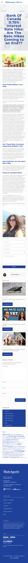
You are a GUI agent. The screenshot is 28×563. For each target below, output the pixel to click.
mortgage (19, 451)
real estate (15, 455)
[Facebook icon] (10, 558)
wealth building (22, 457)
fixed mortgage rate (18, 446)
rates (11, 455)
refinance (20, 455)
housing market (12, 449)
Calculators (5, 505)
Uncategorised (8, 425)
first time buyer (11, 445)
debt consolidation (10, 440)
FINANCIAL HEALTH (9, 444)
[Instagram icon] (16, 558)
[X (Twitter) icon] (11, 558)
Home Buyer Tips (9, 418)
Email (3, 387)
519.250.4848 (6, 480)
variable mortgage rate (10, 457)
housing (7, 449)
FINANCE (4, 444)
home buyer (12, 448)
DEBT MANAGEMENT (15, 441)
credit (14, 438)
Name (4, 382)
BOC (21, 434)
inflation (16, 449)
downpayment (8, 443)
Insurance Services (7, 511)
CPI (11, 438)
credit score (10, 440)
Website (4, 393)
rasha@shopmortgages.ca (9, 482)
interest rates (11, 451)
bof (23, 434)
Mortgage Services (7, 508)
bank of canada (15, 434)
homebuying (18, 448)
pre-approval (14, 454)
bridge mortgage (5, 436)
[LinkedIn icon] (14, 558)
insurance (20, 449)
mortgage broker (8, 453)
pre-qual (19, 454)
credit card (19, 438)
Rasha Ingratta (15, 274)
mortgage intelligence (18, 452)
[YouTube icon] (13, 558)
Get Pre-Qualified (7, 502)
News (6, 422)
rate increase (7, 455)
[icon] (17, 558)
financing (15, 444)
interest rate (5, 451)
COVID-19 (7, 411)
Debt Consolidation (9, 415)
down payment (19, 443)
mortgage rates (6, 454)
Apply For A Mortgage (8, 500)
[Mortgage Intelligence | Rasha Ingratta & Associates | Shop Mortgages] (14, 2)
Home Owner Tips (9, 420)
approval (6, 434)
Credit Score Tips (9, 413)
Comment (5, 366)
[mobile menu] (2, 2)
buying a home (16, 436)
